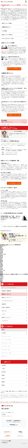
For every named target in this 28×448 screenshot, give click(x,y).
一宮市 (3, 368)
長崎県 (1, 272)
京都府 (1, 264)
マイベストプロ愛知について (8, 412)
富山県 (1, 257)
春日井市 (4, 372)
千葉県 (1, 250)
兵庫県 (1, 266)
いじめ (3, 314)
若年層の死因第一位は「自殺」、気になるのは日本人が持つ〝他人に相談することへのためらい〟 (10, 218)
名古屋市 (2, 276)
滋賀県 (1, 265)
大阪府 (1, 263)
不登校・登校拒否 (6, 307)
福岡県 (1, 271)
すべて (3, 287)
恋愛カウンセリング (6, 317)
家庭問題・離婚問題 (6, 290)
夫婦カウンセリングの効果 (7, 23)
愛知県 (1, 260)
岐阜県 (1, 261)
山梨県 (1, 255)
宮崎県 (1, 273)
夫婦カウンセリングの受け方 (7, 34)
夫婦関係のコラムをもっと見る (14, 115)
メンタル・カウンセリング (11, 287)
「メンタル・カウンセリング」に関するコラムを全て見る (14, 226)
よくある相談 (4, 30)
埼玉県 (1, 251)
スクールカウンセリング (7, 300)
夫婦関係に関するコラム (6, 27)
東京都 (1, 248)
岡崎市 (3, 375)
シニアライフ (5, 320)
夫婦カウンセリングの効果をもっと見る (14, 69)
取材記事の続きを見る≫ (21, 145)
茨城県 (1, 252)
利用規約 (4, 414)
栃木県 (1, 253)
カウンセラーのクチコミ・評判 (7, 38)
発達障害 (4, 304)
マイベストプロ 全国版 (6, 440)
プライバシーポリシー (6, 416)
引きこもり (4, 310)
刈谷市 (3, 378)
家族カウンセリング (6, 297)
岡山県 (1, 269)
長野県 (1, 256)
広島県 (1, 268)
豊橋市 (3, 381)
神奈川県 (2, 249)
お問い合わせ (4, 442)
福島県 (1, 246)
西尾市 (3, 385)
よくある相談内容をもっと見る (14, 183)
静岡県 (1, 260)
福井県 (1, 258)
